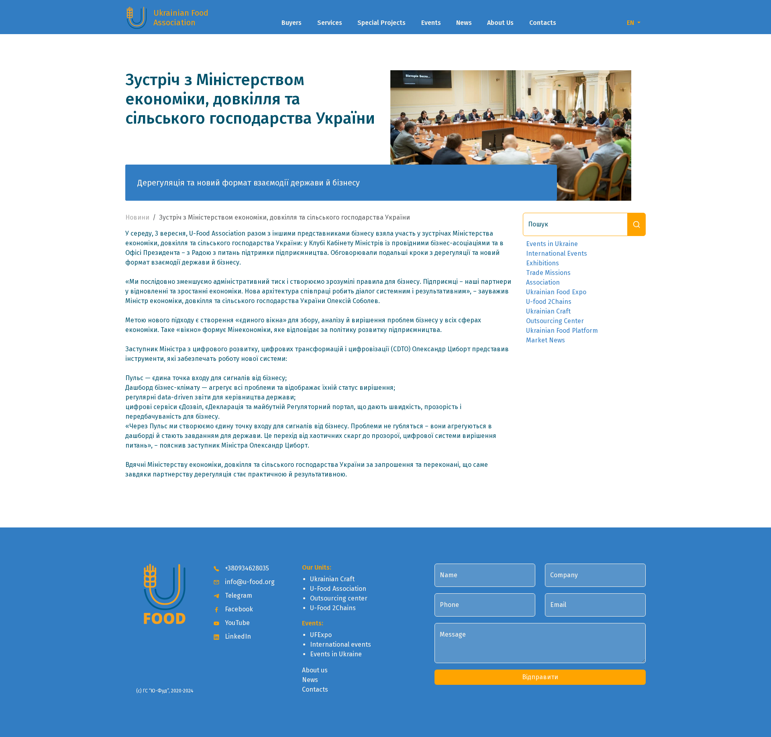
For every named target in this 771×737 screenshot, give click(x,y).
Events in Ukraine (552, 244)
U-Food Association (338, 588)
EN (631, 22)
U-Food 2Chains (333, 608)
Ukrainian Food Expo (556, 292)
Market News (545, 340)
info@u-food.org (249, 582)
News (464, 22)
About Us (500, 22)
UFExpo (321, 635)
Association (543, 282)
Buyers (291, 22)
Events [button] (431, 22)
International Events (556, 253)
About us (315, 670)
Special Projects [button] (381, 22)
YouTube (236, 623)
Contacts (542, 22)
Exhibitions (542, 263)
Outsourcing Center (555, 321)
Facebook (238, 609)
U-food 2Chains (548, 301)
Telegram (237, 595)
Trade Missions (548, 273)
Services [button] (329, 22)
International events (340, 644)
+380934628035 (246, 568)
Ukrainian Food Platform (562, 330)
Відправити (540, 677)
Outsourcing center (338, 598)
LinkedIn (237, 636)
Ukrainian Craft (548, 311)
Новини (137, 217)
